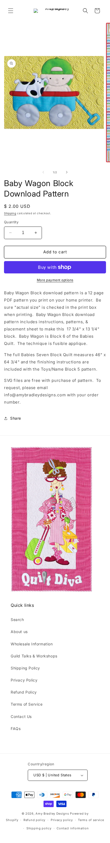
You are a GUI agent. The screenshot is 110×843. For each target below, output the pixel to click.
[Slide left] (43, 172)
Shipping (10, 213)
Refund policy (34, 820)
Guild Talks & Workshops (34, 656)
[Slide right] (67, 172)
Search (17, 619)
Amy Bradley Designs (52, 813)
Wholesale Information (32, 644)
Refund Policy (24, 692)
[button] (11, 11)
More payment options (55, 280)
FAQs (16, 728)
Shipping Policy (25, 668)
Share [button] (15, 418)
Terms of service (91, 820)
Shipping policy (39, 828)
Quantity (11, 222)
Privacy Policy (24, 680)
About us (19, 631)
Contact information (73, 828)
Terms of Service (27, 704)
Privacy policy (62, 820)
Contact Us (21, 716)
